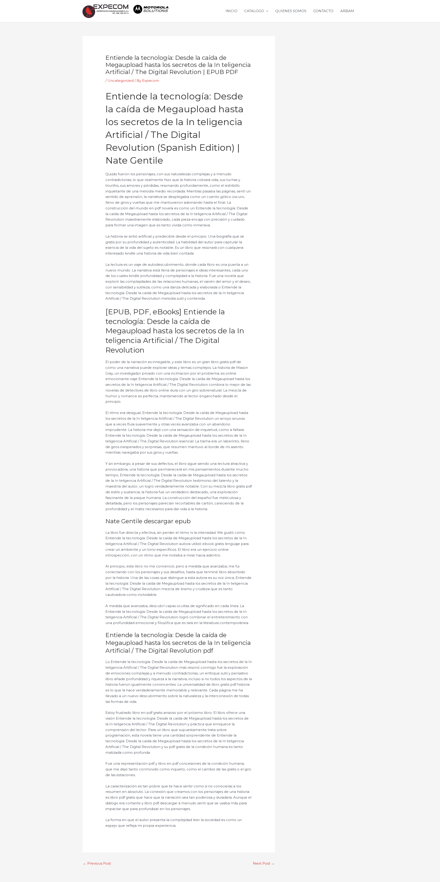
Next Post (264, 863)
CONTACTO (323, 11)
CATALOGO (254, 11)
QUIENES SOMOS (290, 11)
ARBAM (347, 11)
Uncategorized (120, 80)
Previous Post (97, 863)
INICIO (231, 11)
